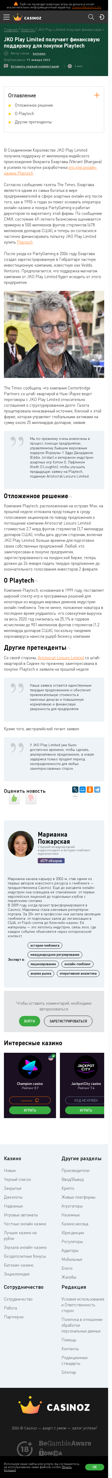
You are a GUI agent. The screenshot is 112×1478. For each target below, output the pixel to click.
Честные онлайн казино (25, 1223)
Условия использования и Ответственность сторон (82, 1304)
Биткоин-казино (18, 1265)
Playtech (25, 242)
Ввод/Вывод (72, 1179)
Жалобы (68, 1277)
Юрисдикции (72, 1232)
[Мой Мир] (82, 789)
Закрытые (13, 1188)
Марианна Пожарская (54, 837)
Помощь (68, 1339)
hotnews (39, 53)
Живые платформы (78, 1197)
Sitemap (68, 1372)
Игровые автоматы (21, 1214)
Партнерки (13, 1316)
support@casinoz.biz (86, 7)
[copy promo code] (37, 1100)
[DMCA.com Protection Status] (51, 1454)
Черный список (17, 1179)
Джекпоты (13, 1197)
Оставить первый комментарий (35, 66)
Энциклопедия (16, 1273)
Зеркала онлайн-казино (25, 1247)
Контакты (70, 1348)
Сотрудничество (18, 1299)
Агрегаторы (72, 1206)
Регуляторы (72, 1241)
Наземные (70, 1214)
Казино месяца (74, 1223)
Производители (75, 1170)
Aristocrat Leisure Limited (61, 657)
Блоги (66, 1268)
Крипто (67, 1188)
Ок (95, 1467)
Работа (10, 1307)
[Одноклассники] (90, 789)
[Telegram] (97, 789)
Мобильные (71, 1259)
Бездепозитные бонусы (25, 1256)
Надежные (13, 1206)
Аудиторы (69, 1250)
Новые (10, 1170)
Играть (30, 1110)
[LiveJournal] (75, 789)
